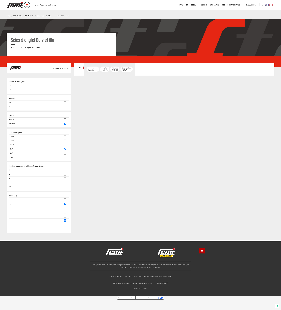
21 (9, 212)
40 (9, 170)
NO (10, 187)
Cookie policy (138, 276)
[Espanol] (272, 4)
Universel (11, 120)
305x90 (11, 157)
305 (10, 90)
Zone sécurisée (249, 5)
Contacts (214, 5)
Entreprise (191, 5)
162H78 (11, 141)
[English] (265, 4)
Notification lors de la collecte (126, 298)
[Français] (269, 4)
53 (9, 174)
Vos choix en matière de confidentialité (147, 298)
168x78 (126, 69)
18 (9, 208)
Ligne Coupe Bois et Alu (44, 16)
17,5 (105, 69)
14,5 (10, 200)
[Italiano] (262, 4)
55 (9, 178)
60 (9, 183)
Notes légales (167, 276)
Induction (92, 69)
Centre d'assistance (231, 5)
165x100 (11, 145)
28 (9, 229)
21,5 (10, 216)
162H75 (11, 136)
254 (10, 86)
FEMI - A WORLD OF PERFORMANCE (23, 16)
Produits (203, 5)
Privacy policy (128, 276)
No (10, 103)
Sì (9, 107)
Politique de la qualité (115, 276)
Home (180, 5)
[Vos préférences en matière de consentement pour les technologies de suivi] (277, 306)
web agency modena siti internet (140, 288)
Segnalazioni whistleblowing (153, 276)
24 (9, 225)
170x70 (11, 153)
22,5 (115, 69)
